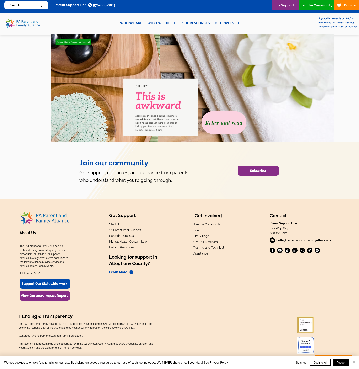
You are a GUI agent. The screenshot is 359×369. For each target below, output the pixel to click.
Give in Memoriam (205, 242)
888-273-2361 (279, 233)
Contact (278, 215)
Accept (341, 362)
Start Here (116, 224)
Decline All (320, 362)
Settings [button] (301, 362)
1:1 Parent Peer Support (125, 230)
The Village (201, 236)
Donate (198, 230)
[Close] (354, 362)
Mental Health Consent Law (128, 241)
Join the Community (207, 224)
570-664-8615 (279, 228)
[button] (131, 23)
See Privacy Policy (216, 362)
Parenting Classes (121, 235)
